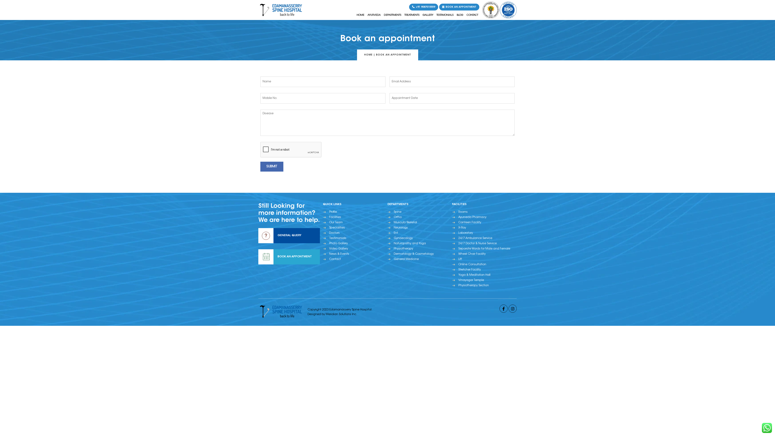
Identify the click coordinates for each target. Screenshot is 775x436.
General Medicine (406, 259)
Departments (392, 15)
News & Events (339, 254)
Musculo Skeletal (405, 222)
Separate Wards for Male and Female (484, 248)
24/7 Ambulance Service (475, 238)
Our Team (336, 222)
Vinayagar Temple (471, 280)
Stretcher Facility (469, 269)
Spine (397, 212)
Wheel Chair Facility (472, 254)
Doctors (334, 233)
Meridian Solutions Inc (341, 314)
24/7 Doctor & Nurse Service (477, 243)
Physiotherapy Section (473, 285)
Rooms (463, 212)
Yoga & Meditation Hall (474, 275)
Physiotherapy (403, 248)
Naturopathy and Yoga (410, 243)
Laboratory (465, 233)
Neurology (401, 227)
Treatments (411, 15)
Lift (460, 259)
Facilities (335, 217)
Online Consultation (472, 264)
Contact (472, 15)
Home (360, 15)
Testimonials (445, 15)
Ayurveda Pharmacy (472, 217)
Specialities (337, 227)
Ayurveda (374, 15)
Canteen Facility (469, 222)
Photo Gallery (338, 243)
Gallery (428, 15)
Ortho (398, 217)
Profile (333, 212)
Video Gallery (338, 248)
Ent (396, 233)
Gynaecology (403, 238)
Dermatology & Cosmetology (414, 254)
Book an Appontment (460, 7)
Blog (460, 15)
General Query (289, 235)
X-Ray (462, 227)
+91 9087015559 (425, 7)
